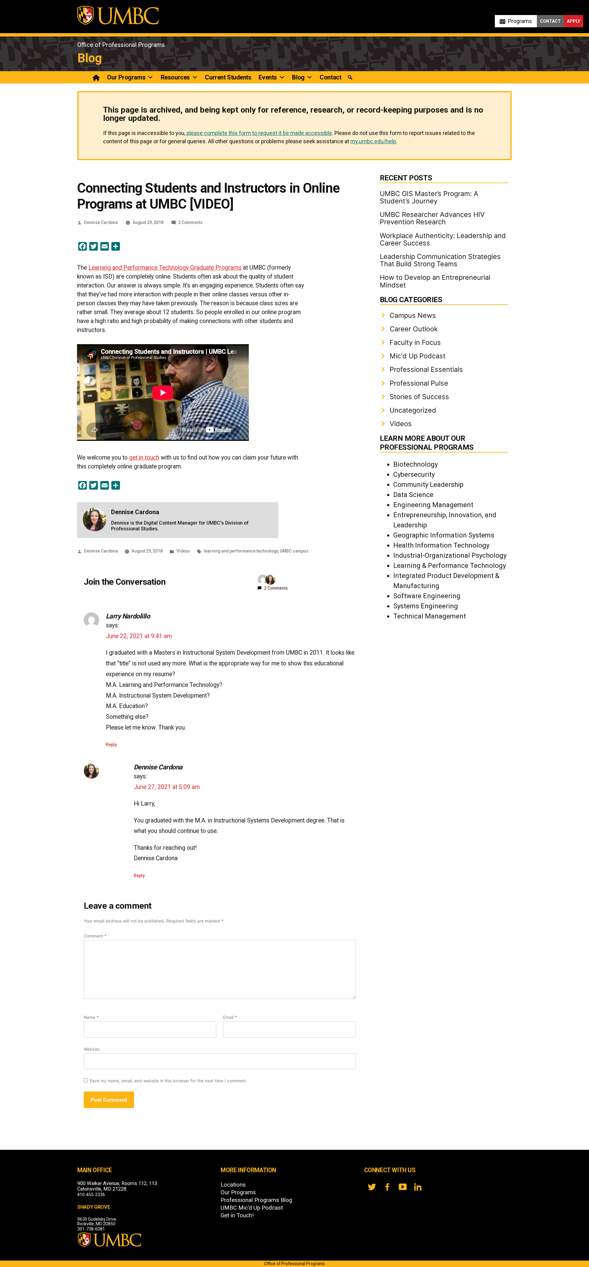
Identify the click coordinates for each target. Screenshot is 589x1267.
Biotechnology (415, 464)
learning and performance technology (241, 551)
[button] (350, 77)
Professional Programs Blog (256, 1200)
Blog (89, 58)
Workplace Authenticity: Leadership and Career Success (443, 239)
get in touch (144, 457)
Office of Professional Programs (121, 44)
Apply (573, 21)
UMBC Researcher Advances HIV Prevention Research (432, 218)
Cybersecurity (414, 474)
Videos (183, 551)
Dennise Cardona (101, 222)
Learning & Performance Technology (449, 565)
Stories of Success (419, 397)
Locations (233, 1184)
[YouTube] (402, 1187)
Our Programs (126, 77)
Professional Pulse (419, 383)
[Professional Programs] (96, 77)
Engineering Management (433, 505)
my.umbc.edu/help (373, 141)
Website (92, 1049)
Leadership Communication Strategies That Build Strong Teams (440, 260)
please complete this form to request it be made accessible (259, 133)
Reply (111, 744)
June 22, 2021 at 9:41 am (139, 636)
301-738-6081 (91, 1229)
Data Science (413, 495)
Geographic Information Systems (443, 535)
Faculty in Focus (415, 342)
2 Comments (190, 222)
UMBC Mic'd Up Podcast (252, 1207)
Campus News (413, 315)
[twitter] (371, 1187)
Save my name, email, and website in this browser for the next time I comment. (168, 1080)
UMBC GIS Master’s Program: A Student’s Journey (429, 197)
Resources (175, 77)
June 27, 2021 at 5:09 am (167, 787)
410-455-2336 (91, 1194)
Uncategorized (413, 410)
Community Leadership (428, 484)
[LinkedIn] (417, 1187)
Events (268, 77)
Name (91, 1017)
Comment (95, 936)
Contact (550, 21)
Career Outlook (414, 329)
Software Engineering (426, 596)
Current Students (228, 77)
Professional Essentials (426, 369)
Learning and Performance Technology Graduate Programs (164, 267)
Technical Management (429, 616)
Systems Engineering (425, 606)
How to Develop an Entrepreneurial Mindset (435, 281)
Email (230, 1017)
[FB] (387, 1187)
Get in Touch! (237, 1215)
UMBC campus (294, 551)
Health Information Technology (441, 545)
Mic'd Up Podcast (417, 356)
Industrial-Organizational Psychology (449, 555)
